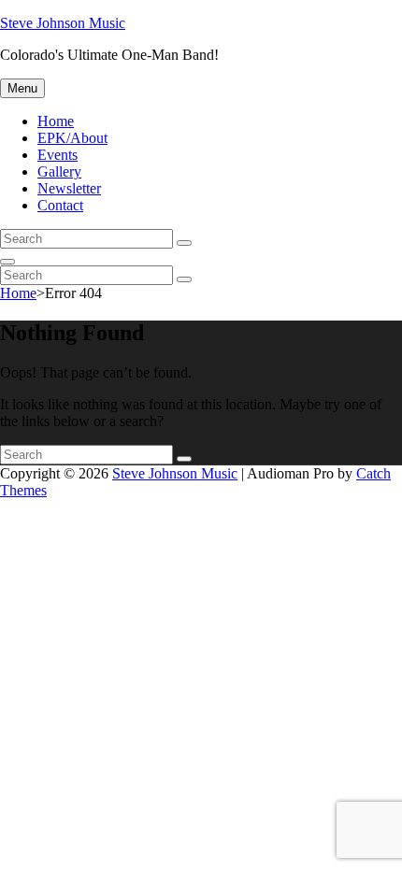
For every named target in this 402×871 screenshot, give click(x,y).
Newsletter (69, 188)
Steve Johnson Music (62, 23)
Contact (60, 205)
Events (57, 155)
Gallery (59, 171)
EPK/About (72, 138)
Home (55, 121)
